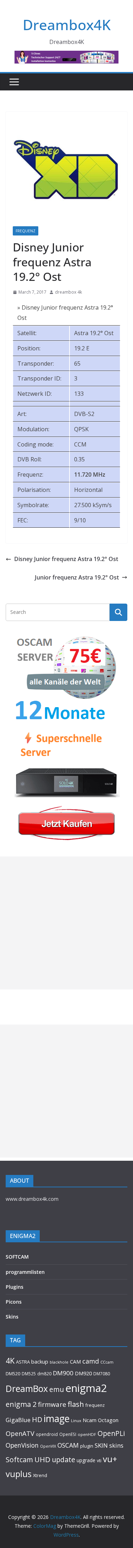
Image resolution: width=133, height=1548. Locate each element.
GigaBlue (18, 1420)
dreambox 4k (68, 292)
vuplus (19, 1474)
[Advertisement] (66, 922)
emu (56, 1389)
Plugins (14, 1286)
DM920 (83, 1373)
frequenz (95, 1405)
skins (116, 1445)
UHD (42, 1459)
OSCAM (68, 1445)
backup (39, 1361)
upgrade (86, 1460)
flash (76, 1404)
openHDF (87, 1434)
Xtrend (40, 1475)
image (57, 1418)
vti (99, 1461)
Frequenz (25, 230)
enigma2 (86, 1388)
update (63, 1459)
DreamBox (27, 1388)
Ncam (89, 1420)
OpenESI (67, 1434)
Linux (76, 1420)
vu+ (110, 1459)
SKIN (101, 1445)
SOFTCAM (17, 1256)
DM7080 (101, 1373)
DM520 (13, 1373)
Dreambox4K (67, 24)
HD (37, 1419)
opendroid (47, 1434)
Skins (12, 1316)
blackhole (59, 1362)
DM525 (29, 1373)
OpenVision (22, 1445)
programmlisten (25, 1272)
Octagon (108, 1420)
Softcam (19, 1459)
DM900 (63, 1373)
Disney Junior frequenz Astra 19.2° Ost (66, 559)
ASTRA (23, 1362)
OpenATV (20, 1433)
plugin (86, 1446)
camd (90, 1361)
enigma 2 (21, 1404)
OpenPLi (111, 1433)
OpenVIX (48, 1446)
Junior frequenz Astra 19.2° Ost (77, 577)
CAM (75, 1361)
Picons (14, 1301)
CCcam (106, 1362)
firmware (52, 1404)
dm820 (44, 1374)
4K (10, 1360)
